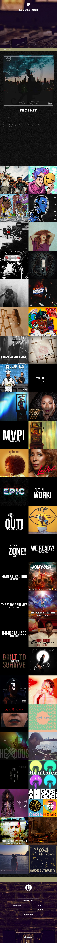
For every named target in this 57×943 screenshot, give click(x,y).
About (17, 909)
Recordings (17, 906)
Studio (40, 906)
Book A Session (28, 915)
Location (40, 909)
